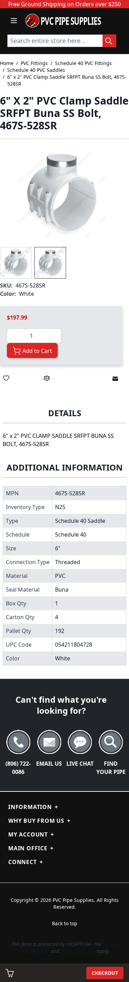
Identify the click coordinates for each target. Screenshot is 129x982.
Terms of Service (78, 951)
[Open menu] (14, 20)
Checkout (105, 973)
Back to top (64, 923)
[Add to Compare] (47, 378)
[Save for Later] (6, 378)
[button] (61, 193)
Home (6, 63)
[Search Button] (109, 40)
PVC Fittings (34, 63)
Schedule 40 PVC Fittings (83, 63)
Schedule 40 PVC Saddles (36, 70)
